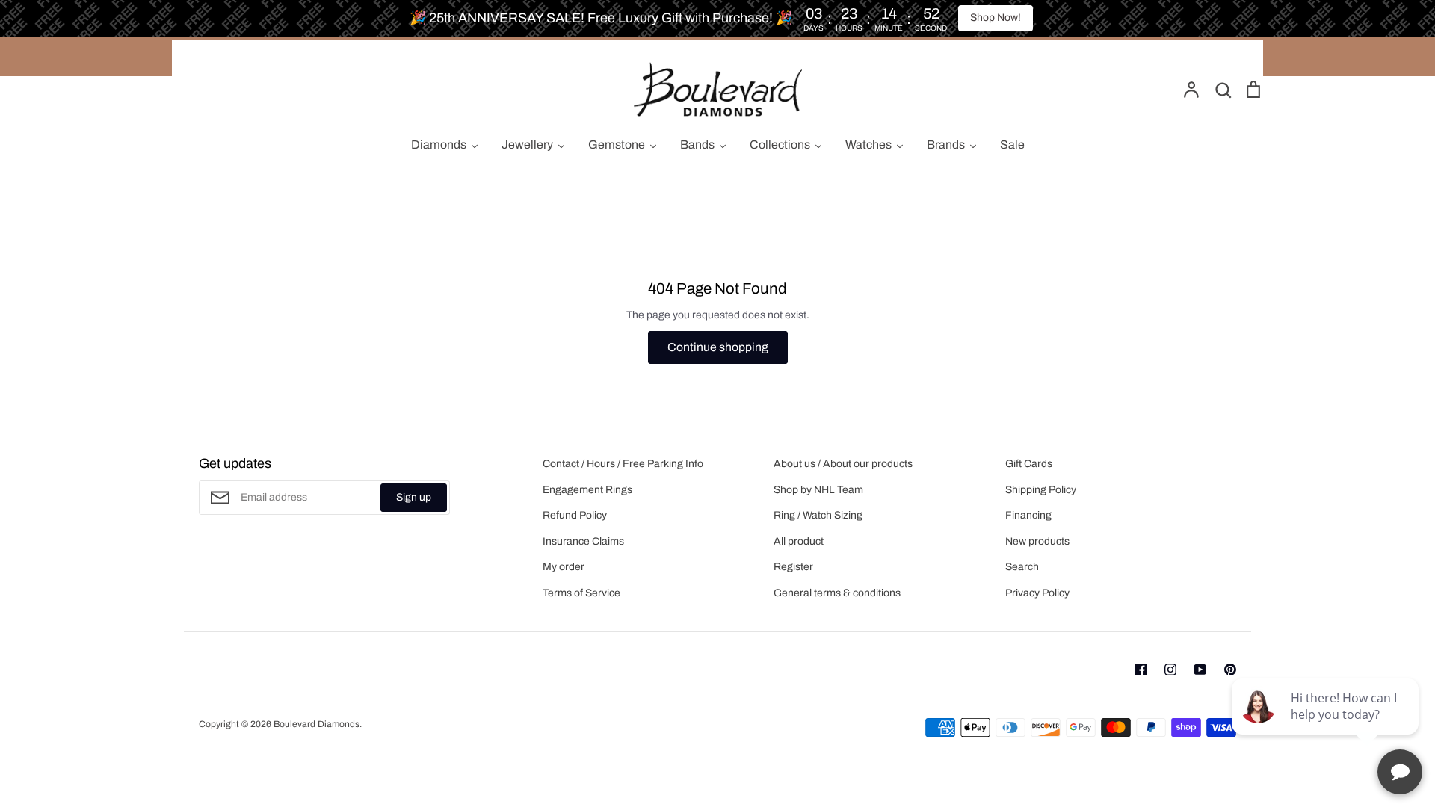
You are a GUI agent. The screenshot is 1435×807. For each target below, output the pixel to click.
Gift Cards (1028, 463)
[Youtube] (1200, 669)
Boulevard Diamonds (316, 724)
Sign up (413, 497)
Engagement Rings (587, 489)
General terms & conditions (837, 593)
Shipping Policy (1040, 489)
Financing (1028, 515)
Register (793, 566)
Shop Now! (995, 17)
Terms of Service (581, 593)
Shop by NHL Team (818, 489)
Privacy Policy (1037, 593)
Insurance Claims (583, 541)
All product (799, 541)
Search (1022, 566)
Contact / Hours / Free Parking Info (623, 463)
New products (1037, 541)
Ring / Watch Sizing (818, 515)
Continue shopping (717, 347)
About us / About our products (843, 463)
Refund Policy (575, 515)
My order (563, 566)
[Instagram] (1170, 669)
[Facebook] (1140, 669)
